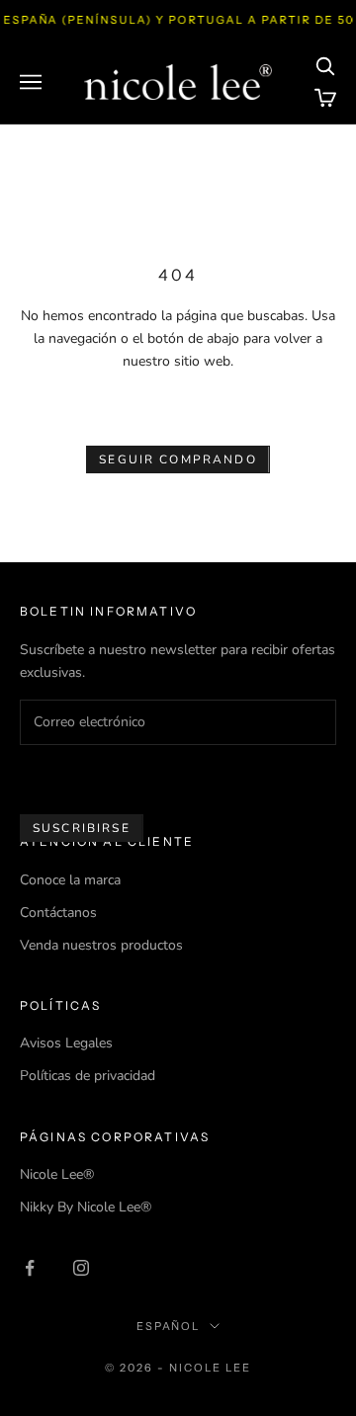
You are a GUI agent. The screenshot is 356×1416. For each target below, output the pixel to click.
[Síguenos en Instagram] (81, 1268)
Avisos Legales (66, 1043)
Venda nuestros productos (101, 945)
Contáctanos (58, 912)
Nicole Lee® (57, 1174)
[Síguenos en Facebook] (30, 1268)
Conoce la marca (70, 880)
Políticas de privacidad (87, 1075)
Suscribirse (82, 828)
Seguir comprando (178, 459)
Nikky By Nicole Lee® (85, 1207)
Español (168, 1326)
